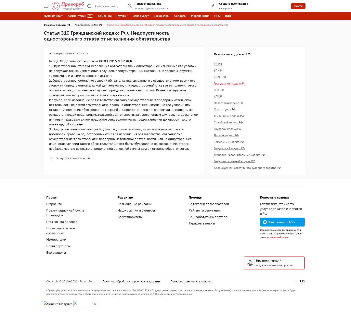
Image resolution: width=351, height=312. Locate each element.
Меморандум (56, 239)
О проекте (54, 204)
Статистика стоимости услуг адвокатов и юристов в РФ (281, 209)
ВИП (228, 16)
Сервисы (180, 16)
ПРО (217, 16)
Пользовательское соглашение (60, 230)
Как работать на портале (208, 217)
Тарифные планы (202, 223)
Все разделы (56, 252)
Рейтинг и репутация (205, 210)
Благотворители (130, 217)
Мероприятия (200, 16)
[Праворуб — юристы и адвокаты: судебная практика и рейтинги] (68, 6)
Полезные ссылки (274, 197)
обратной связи (279, 237)
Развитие (125, 197)
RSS (302, 281)
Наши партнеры (58, 246)
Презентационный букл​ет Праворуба (66, 212)
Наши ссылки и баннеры (136, 210)
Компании (105, 16)
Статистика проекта (61, 222)
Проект (52, 197)
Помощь (195, 197)
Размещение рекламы (135, 204)
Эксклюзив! (161, 16)
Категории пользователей (209, 204)
